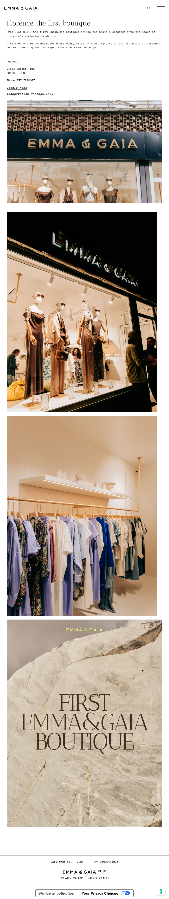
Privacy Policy (71, 877)
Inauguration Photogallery (30, 93)
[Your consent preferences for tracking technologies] (161, 891)
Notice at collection (56, 893)
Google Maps (17, 87)
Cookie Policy (98, 877)
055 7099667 (26, 80)
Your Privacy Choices (100, 893)
